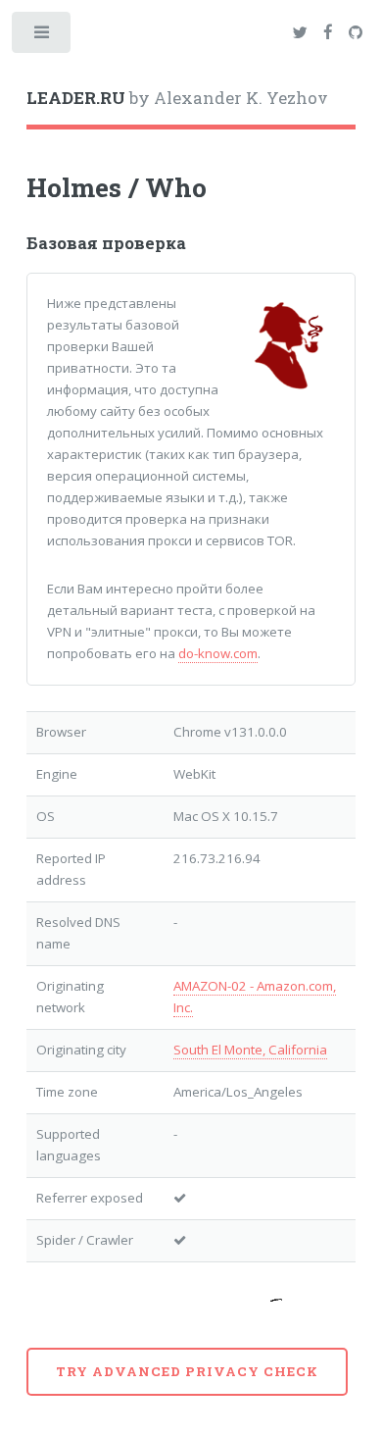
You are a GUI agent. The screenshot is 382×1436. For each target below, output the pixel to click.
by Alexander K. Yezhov (177, 98)
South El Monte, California (250, 1049)
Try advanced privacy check (187, 1371)
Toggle (42, 37)
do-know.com (218, 653)
